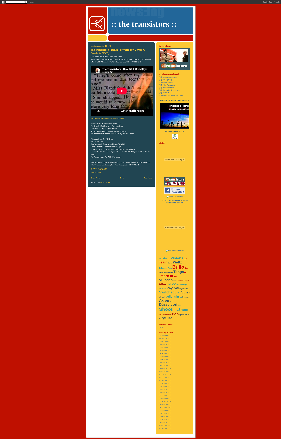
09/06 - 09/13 (163, 344)
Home (122, 178)
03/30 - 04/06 (163, 410)
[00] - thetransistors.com (168, 77)
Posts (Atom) (105, 182)
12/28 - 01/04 (163, 371)
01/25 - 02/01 (163, 365)
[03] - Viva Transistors (167, 85)
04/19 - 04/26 (163, 350)
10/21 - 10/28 (163, 425)
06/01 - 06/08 (163, 398)
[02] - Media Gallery (166, 82)
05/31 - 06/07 (163, 347)
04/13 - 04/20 (163, 407)
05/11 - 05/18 (163, 401)
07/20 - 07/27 (163, 389)
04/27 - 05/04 (163, 404)
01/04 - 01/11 (163, 368)
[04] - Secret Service (166, 88)
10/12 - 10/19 (163, 380)
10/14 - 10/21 (163, 428)
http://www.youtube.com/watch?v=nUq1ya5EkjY (108, 118)
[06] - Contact (164, 93)
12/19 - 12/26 (163, 338)
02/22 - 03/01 (163, 359)
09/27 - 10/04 (163, 341)
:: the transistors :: (144, 24)
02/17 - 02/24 (163, 419)
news (99, 172)
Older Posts (148, 178)
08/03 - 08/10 (163, 386)
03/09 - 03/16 (163, 413)
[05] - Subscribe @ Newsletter (169, 90)
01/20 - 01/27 (163, 422)
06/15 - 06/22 (163, 395)
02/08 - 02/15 (163, 362)
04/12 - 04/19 (163, 353)
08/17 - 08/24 (163, 383)
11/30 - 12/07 (163, 374)
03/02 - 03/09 (163, 416)
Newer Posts (95, 178)
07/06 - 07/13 (163, 392)
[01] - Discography (165, 80)
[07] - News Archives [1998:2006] (171, 95)
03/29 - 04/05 (163, 356)
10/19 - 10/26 (163, 377)
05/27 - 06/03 (163, 335)
